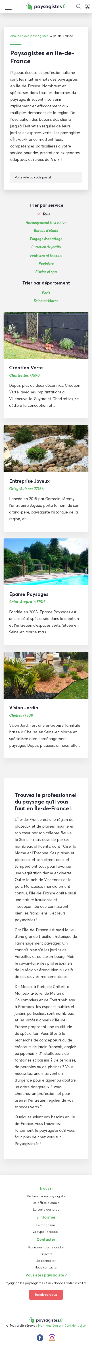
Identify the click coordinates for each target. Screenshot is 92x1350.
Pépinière (46, 263)
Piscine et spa (46, 272)
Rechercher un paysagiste (46, 1196)
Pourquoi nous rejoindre (46, 1247)
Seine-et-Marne (46, 300)
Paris (46, 292)
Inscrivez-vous (46, 1295)
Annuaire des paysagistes (29, 36)
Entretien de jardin (46, 247)
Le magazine (46, 1225)
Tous (46, 214)
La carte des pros (46, 1209)
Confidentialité (75, 1325)
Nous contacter (46, 1267)
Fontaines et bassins (46, 255)
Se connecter (46, 1261)
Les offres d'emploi (46, 1203)
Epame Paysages (28, 594)
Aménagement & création (46, 222)
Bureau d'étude (46, 230)
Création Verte (26, 367)
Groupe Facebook (46, 1232)
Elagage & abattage (46, 239)
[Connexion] (87, 6)
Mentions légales (49, 1325)
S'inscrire (46, 1254)
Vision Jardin (23, 707)
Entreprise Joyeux (29, 481)
